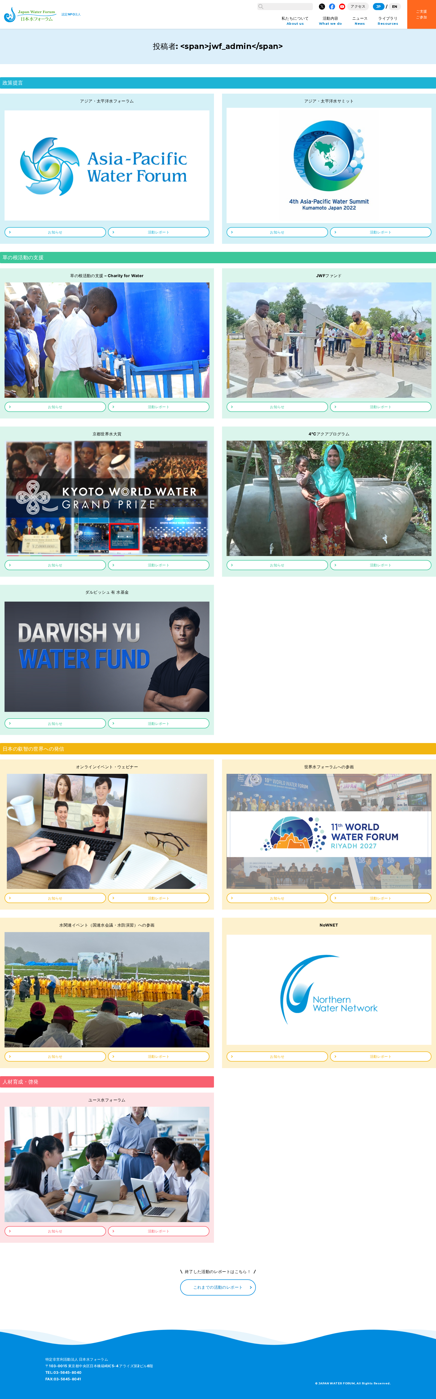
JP (378, 6)
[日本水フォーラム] (30, 14)
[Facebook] (332, 7)
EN (394, 6)
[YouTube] (342, 7)
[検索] (260, 6)
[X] (322, 7)
